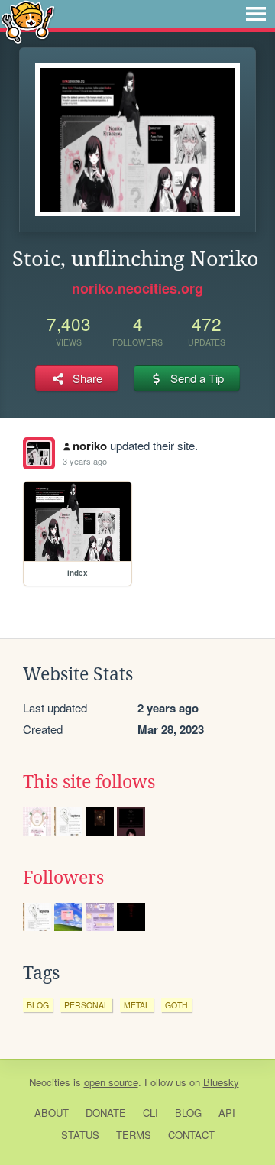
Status (80, 1135)
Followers (63, 878)
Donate (106, 1112)
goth (176, 1005)
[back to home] (28, 21)
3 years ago (85, 461)
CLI (150, 1112)
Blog (188, 1112)
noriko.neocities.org (137, 288)
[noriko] (39, 453)
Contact (191, 1135)
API (226, 1112)
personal (86, 1005)
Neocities (49, 1082)
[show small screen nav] (256, 14)
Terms (133, 1135)
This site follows (89, 782)
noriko (90, 445)
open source (111, 1082)
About (51, 1112)
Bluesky (221, 1082)
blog (38, 1005)
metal (137, 1005)
